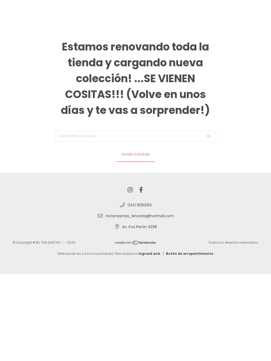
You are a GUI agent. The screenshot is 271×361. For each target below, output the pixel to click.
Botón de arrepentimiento (190, 253)
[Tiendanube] (136, 243)
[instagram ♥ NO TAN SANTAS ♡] (130, 190)
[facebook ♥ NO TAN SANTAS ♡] (141, 190)
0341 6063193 (140, 205)
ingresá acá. (149, 253)
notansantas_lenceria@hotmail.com (140, 216)
